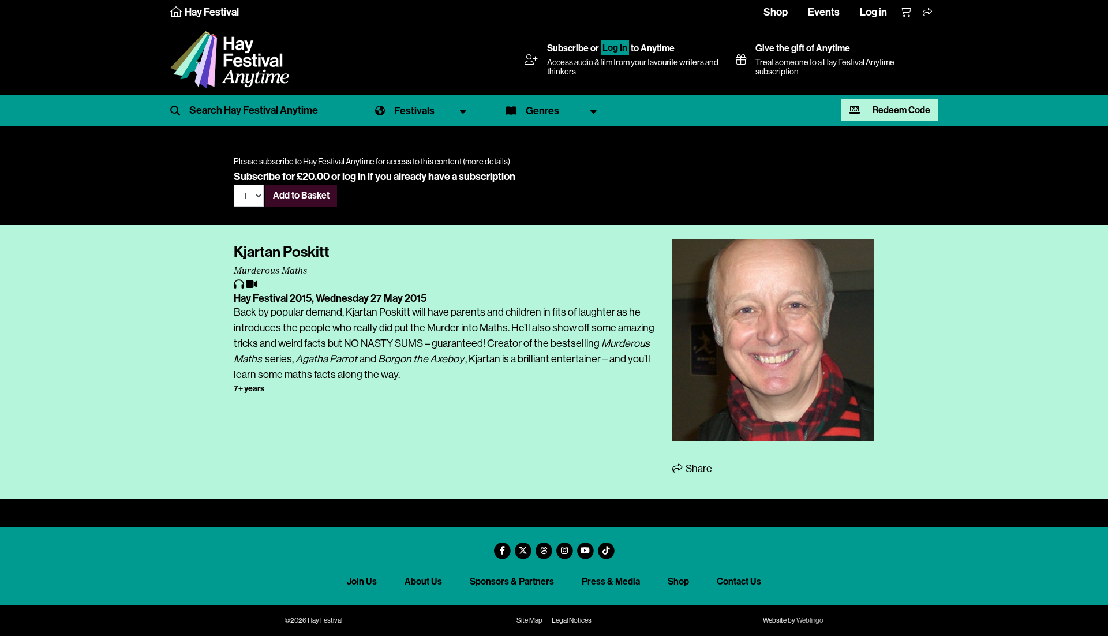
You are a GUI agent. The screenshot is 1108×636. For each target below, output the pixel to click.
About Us (423, 581)
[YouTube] (585, 546)
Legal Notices (572, 620)
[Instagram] (564, 546)
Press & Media (611, 581)
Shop (775, 12)
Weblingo (809, 620)
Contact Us (739, 581)
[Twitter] (522, 546)
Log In (614, 48)
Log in (873, 12)
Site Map (529, 620)
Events (824, 12)
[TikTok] (606, 546)
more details (486, 161)
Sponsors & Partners (512, 581)
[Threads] (543, 546)
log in (354, 176)
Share (698, 468)
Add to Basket (301, 195)
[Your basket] (906, 13)
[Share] (928, 13)
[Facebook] (502, 546)
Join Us (362, 581)
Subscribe (568, 48)
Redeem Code (900, 109)
